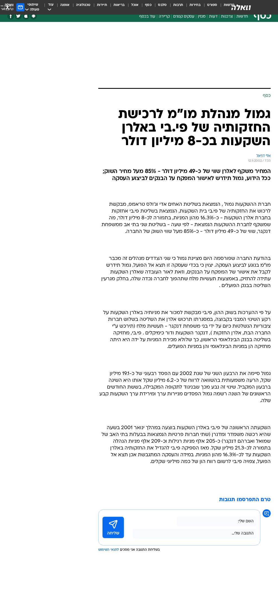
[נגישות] (7, 7)
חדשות (242, 16)
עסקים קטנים (183, 16)
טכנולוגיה (83, 5)
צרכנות (227, 16)
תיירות (102, 5)
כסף (148, 5)
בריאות (119, 5)
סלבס (162, 5)
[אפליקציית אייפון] (26, 16)
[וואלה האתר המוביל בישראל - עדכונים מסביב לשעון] (241, 7)
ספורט (212, 5)
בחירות (195, 5)
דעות (213, 16)
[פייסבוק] (10, 16)
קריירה (164, 16)
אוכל (134, 5)
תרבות (178, 5)
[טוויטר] (18, 16)
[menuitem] (209, 7)
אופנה (65, 5)
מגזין (202, 16)
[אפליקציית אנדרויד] (33, 16)
